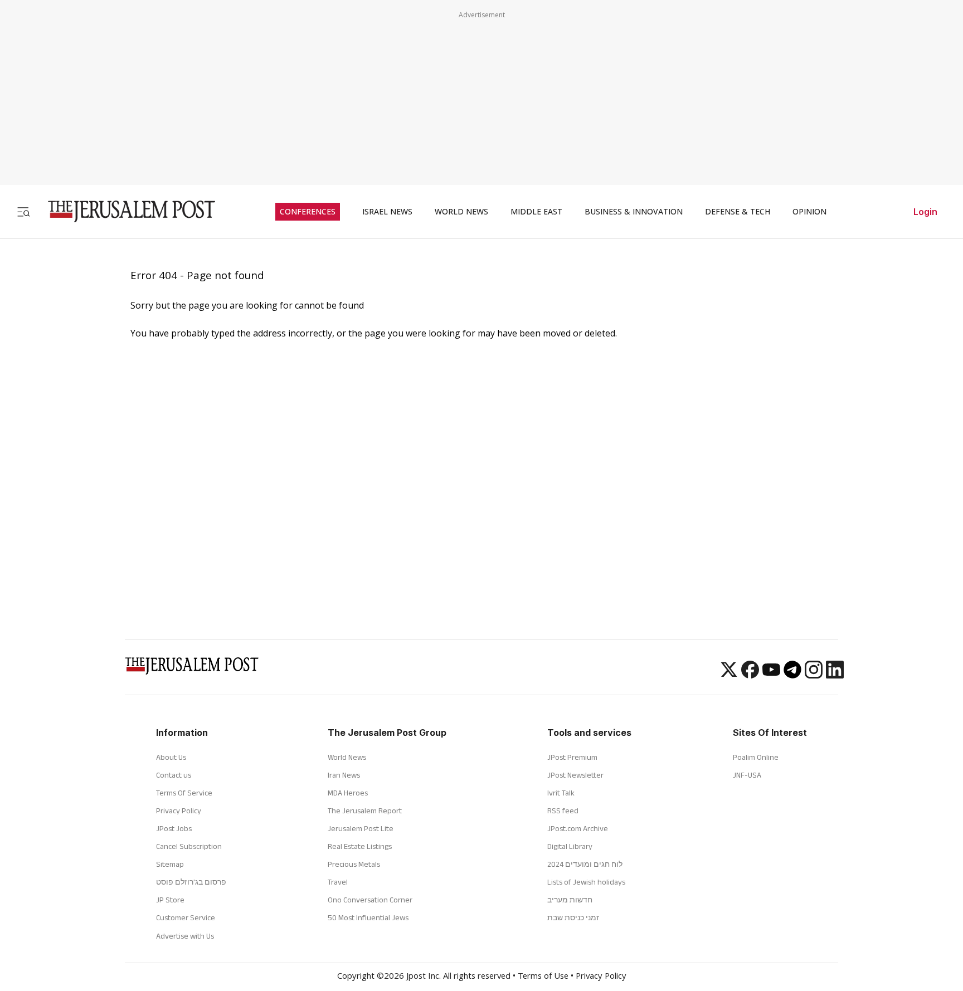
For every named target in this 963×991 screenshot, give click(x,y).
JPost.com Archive (577, 828)
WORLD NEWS (461, 211)
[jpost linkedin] (835, 675)
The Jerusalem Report (365, 810)
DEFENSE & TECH (737, 211)
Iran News (344, 774)
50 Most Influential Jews (368, 917)
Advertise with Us (185, 935)
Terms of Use (543, 977)
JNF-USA (747, 774)
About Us (171, 757)
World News (347, 757)
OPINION (809, 211)
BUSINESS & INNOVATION (634, 211)
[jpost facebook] (750, 675)
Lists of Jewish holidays (586, 881)
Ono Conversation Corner (370, 899)
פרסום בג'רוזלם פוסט (191, 881)
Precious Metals (354, 864)
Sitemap (170, 864)
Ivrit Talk (561, 792)
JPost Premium (572, 757)
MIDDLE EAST (536, 211)
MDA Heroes (348, 792)
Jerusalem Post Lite (360, 828)
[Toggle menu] (23, 211)
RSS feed (562, 810)
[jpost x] (729, 675)
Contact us (173, 774)
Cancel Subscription (189, 846)
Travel (338, 881)
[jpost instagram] (814, 675)
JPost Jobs (174, 828)
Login (925, 211)
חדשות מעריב (569, 899)
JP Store (170, 899)
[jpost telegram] (792, 675)
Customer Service (185, 917)
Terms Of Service (184, 792)
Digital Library (569, 846)
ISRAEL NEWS (387, 211)
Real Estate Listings (360, 846)
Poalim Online (756, 757)
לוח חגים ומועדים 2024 (584, 864)
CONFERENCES (307, 211)
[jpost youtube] (771, 675)
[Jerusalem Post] (124, 211)
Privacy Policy (178, 810)
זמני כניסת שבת (573, 917)
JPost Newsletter (575, 774)
